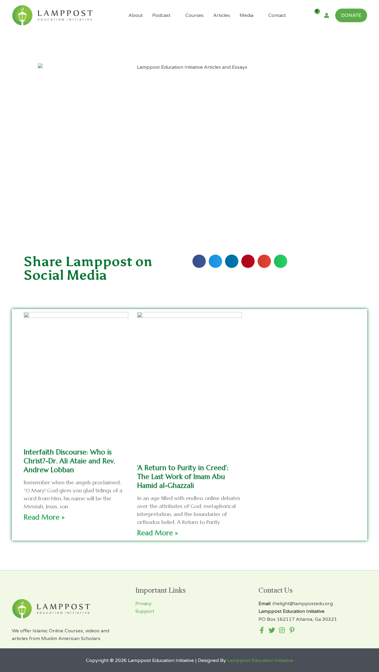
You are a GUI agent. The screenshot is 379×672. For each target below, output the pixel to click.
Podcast (161, 15)
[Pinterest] (292, 630)
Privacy (143, 604)
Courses (194, 15)
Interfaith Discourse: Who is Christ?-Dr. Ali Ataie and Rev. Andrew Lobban (69, 461)
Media (246, 15)
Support (144, 611)
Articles (221, 15)
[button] (199, 261)
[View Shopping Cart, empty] (313, 15)
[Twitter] (272, 630)
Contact (277, 15)
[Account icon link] (326, 15)
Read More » (44, 517)
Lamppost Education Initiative (260, 660)
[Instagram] (282, 630)
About (136, 15)
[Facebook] (261, 630)
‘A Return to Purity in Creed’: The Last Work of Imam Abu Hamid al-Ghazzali (182, 477)
